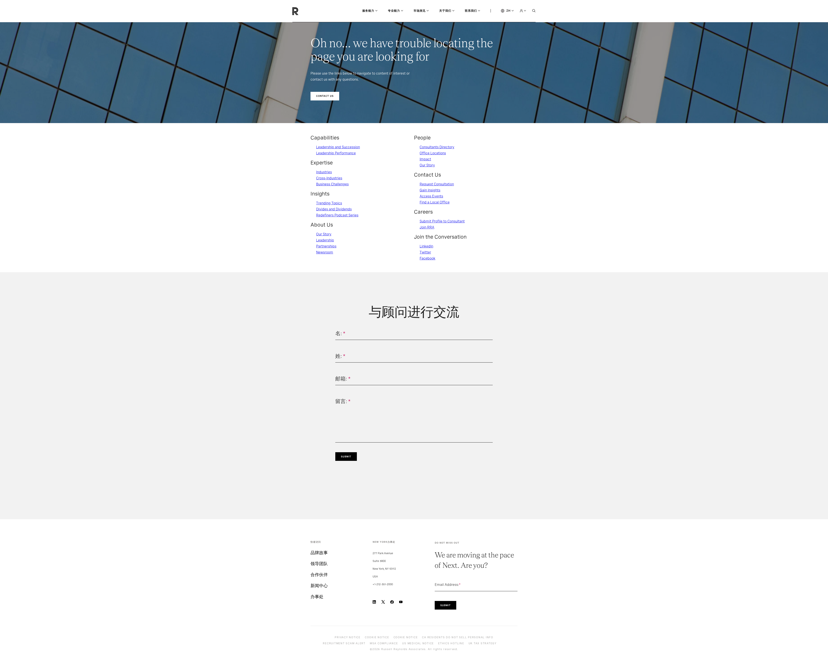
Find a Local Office (435, 202)
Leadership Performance (336, 153)
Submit (346, 456)
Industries (324, 172)
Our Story (323, 234)
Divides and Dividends (334, 209)
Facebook (427, 258)
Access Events (431, 196)
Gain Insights (430, 190)
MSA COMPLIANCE (384, 643)
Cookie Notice (377, 637)
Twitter (425, 252)
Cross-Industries (329, 178)
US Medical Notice (418, 643)
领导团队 (319, 563)
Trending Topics (329, 203)
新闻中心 (319, 585)
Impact (425, 159)
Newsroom (324, 252)
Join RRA (427, 227)
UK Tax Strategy (483, 643)
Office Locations (433, 153)
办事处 (316, 596)
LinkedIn (426, 246)
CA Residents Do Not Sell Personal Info (457, 637)
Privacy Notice (348, 637)
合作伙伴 (319, 574)
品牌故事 (319, 552)
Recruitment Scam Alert (344, 643)
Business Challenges (332, 184)
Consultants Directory (437, 147)
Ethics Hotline (451, 643)
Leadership (325, 240)
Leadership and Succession (338, 147)
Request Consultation (437, 184)
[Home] (302, 11)
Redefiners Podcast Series (337, 215)
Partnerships (326, 246)
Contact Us (325, 95)
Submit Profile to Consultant (442, 221)
